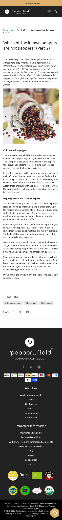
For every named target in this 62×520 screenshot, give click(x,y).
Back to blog (12, 297)
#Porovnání (31, 303)
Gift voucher (31, 417)
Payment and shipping (31, 432)
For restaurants (31, 412)
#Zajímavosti (46, 303)
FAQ (31, 450)
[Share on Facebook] (13, 312)
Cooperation (31, 459)
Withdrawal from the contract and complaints (31, 441)
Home (5, 29)
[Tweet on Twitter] (20, 312)
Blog (13, 29)
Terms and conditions (31, 437)
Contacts (31, 464)
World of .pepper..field (31, 394)
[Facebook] (23, 367)
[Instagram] (39, 367)
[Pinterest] (31, 367)
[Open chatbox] (54, 513)
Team (31, 399)
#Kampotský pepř (13, 303)
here (16, 277)
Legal (31, 455)
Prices (31, 408)
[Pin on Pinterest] (27, 312)
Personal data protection (31, 446)
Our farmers (31, 403)
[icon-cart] (55, 11)
